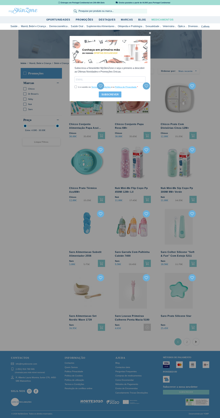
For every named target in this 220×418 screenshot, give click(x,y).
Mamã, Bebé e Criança (33, 26)
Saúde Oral (77, 26)
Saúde (14, 26)
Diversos (193, 26)
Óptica (181, 26)
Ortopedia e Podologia (130, 26)
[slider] (25, 125)
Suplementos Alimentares (100, 26)
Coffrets (205, 26)
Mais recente (186, 71)
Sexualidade (152, 26)
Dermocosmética (58, 26)
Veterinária (169, 26)
